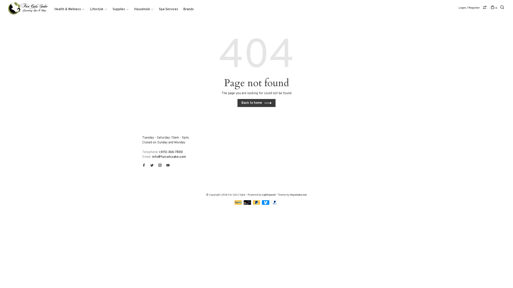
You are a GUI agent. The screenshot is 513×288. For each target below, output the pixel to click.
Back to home (251, 103)
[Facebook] (143, 166)
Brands (188, 9)
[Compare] (485, 8)
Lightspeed (269, 195)
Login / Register (469, 8)
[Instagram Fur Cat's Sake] (160, 166)
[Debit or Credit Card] (248, 204)
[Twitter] (151, 166)
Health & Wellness (68, 9)
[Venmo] (266, 204)
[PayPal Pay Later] (257, 204)
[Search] (502, 8)
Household (142, 9)
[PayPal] (238, 204)
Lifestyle (96, 9)
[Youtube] (168, 166)
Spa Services (168, 9)
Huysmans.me (298, 195)
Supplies (119, 9)
